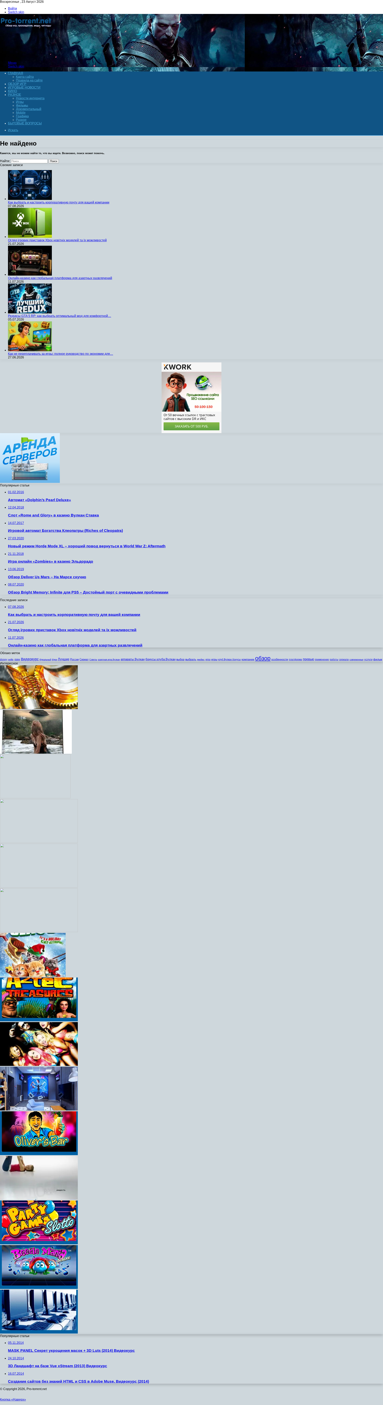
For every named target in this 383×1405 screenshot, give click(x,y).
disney (3, 659)
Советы (93, 659)
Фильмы (22, 105)
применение (322, 659)
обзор (262, 658)
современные (356, 659)
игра (207, 659)
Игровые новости (24, 87)
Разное (14, 94)
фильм (377, 659)
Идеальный (45, 659)
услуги (368, 659)
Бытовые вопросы (25, 123)
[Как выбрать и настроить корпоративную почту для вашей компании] (30, 199)
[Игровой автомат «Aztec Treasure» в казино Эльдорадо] (39, 1020)
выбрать (190, 659)
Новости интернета (30, 98)
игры (214, 659)
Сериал (84, 659)
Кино (12, 91)
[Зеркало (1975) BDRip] (35, 797)
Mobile (21, 112)
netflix (11, 659)
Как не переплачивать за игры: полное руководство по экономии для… (60, 353)
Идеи (54, 659)
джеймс (201, 659)
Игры (20, 102)
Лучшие (63, 659)
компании (248, 659)
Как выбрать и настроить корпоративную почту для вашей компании (58, 202)
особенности (279, 659)
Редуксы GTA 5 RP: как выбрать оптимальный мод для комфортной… (59, 316)
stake (17, 659)
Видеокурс (30, 659)
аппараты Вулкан (133, 659)
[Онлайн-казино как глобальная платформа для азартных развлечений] (30, 274)
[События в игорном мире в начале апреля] (39, 1332)
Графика (22, 116)
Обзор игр (17, 84)
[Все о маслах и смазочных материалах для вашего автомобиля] (39, 708)
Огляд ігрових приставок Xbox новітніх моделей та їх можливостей (57, 240)
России (74, 659)
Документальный (28, 109)
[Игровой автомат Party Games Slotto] (39, 1243)
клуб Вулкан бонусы (229, 659)
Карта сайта (25, 76)
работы (334, 659)
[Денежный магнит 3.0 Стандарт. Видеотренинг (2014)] (39, 886)
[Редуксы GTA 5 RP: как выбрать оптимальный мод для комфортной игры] (30, 312)
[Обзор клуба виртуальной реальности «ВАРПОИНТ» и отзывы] (39, 1109)
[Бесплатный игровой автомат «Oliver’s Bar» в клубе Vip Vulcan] (39, 1154)
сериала (344, 659)
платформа (295, 659)
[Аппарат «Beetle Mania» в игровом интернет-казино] (39, 1288)
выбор (180, 659)
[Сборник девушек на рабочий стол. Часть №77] (39, 841)
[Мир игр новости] (26, 56)
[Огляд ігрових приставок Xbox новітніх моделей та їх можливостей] (30, 236)
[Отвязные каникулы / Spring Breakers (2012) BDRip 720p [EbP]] (39, 1064)
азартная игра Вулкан (109, 659)
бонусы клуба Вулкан (160, 659)
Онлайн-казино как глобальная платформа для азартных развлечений (60, 278)
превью (308, 659)
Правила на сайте (29, 80)
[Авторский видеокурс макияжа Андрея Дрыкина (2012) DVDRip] (39, 931)
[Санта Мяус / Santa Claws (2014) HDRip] (33, 975)
